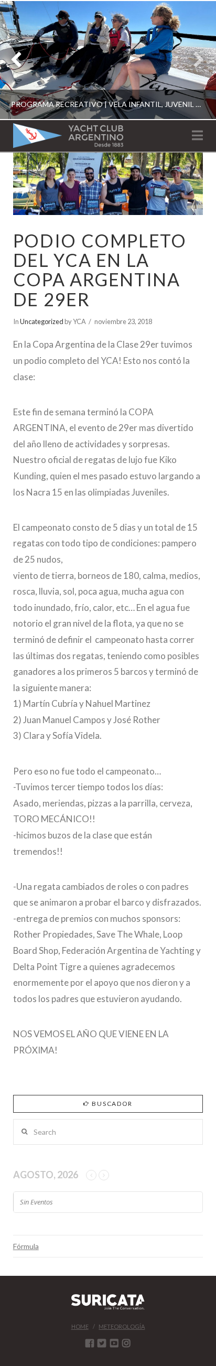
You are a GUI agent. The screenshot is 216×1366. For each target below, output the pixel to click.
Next (193, 60)
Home (80, 1326)
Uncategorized (41, 321)
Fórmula (26, 1246)
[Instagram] (126, 1343)
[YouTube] (114, 1343)
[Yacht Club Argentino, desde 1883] (68, 135)
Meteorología (122, 1326)
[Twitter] (102, 1343)
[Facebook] (89, 1343)
